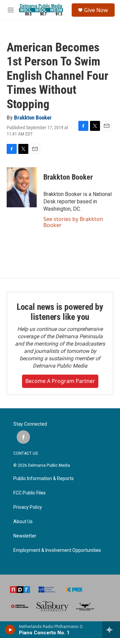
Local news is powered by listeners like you (60, 312)
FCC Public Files (29, 492)
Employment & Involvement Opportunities (57, 550)
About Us (23, 521)
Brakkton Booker (33, 117)
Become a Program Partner (60, 381)
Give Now (96, 10)
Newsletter (24, 536)
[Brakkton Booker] (22, 187)
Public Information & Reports (43, 478)
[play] (10, 629)
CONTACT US (25, 453)
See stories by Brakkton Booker (73, 222)
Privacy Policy (27, 507)
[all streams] (111, 629)
